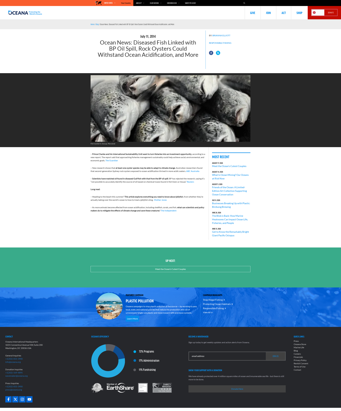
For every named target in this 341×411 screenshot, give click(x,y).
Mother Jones (160, 200)
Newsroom (172, 3)
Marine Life (299, 347)
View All (207, 312)
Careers (297, 353)
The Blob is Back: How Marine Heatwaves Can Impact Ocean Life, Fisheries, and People (230, 219)
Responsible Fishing (220, 43)
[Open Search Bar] (244, 3)
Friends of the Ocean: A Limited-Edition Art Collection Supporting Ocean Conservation (229, 191)
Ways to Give (190, 3)
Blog (97, 24)
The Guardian (111, 160)
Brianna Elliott (221, 35)
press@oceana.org (13, 389)
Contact (297, 369)
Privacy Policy (300, 360)
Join (268, 12)
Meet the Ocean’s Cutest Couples (229, 166)
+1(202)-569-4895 (14, 372)
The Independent (168, 210)
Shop (299, 12)
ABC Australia (192, 171)
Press (296, 341)
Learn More (132, 318)
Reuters (190, 181)
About (139, 3)
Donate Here (237, 389)
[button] (211, 53)
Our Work (154, 3)
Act (284, 12)
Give (252, 12)
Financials (298, 357)
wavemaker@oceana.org (16, 375)
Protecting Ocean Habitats (217, 304)
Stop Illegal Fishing (213, 299)
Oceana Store (300, 344)
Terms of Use (299, 366)
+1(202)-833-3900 (14, 358)
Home (92, 24)
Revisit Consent (301, 363)
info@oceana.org (13, 362)
